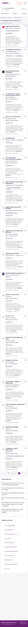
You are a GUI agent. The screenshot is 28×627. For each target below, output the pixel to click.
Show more (16, 43)
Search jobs (3, 17)
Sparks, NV (9, 17)
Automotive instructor (11, 534)
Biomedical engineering (11, 551)
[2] (19, 473)
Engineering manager (11, 547)
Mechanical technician (11, 564)
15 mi (23, 9)
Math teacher (9, 560)
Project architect (9, 542)
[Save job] (25, 26)
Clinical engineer (9, 555)
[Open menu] (25, 3)
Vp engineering (9, 530)
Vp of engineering (10, 525)
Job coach (8, 538)
